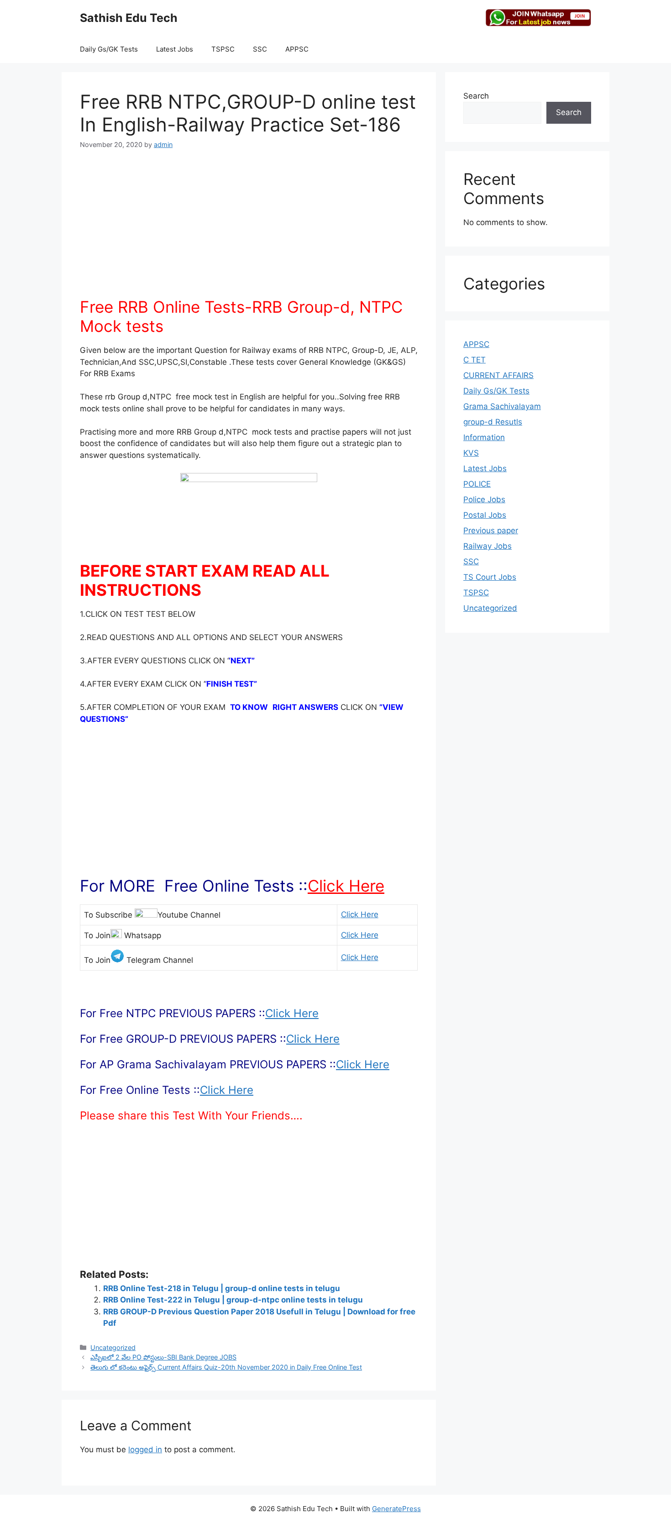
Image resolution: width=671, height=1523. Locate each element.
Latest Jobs (174, 49)
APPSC (297, 49)
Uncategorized (113, 1347)
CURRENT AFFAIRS (498, 375)
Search (476, 95)
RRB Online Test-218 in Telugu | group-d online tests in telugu (221, 1288)
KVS (471, 452)
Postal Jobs (484, 515)
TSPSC (223, 49)
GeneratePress (396, 1508)
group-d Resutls (492, 421)
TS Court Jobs (489, 577)
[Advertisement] (249, 229)
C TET (474, 359)
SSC (260, 49)
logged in (145, 1449)
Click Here (346, 885)
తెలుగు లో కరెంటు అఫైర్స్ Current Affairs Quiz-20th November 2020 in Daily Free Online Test (226, 1367)
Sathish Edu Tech (129, 18)
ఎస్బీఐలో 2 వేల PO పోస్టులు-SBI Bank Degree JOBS (163, 1357)
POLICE (477, 483)
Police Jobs (484, 499)
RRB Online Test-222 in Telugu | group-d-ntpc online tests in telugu (233, 1299)
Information (484, 437)
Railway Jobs (487, 546)
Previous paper (490, 530)
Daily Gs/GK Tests (109, 49)
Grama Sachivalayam (502, 406)
